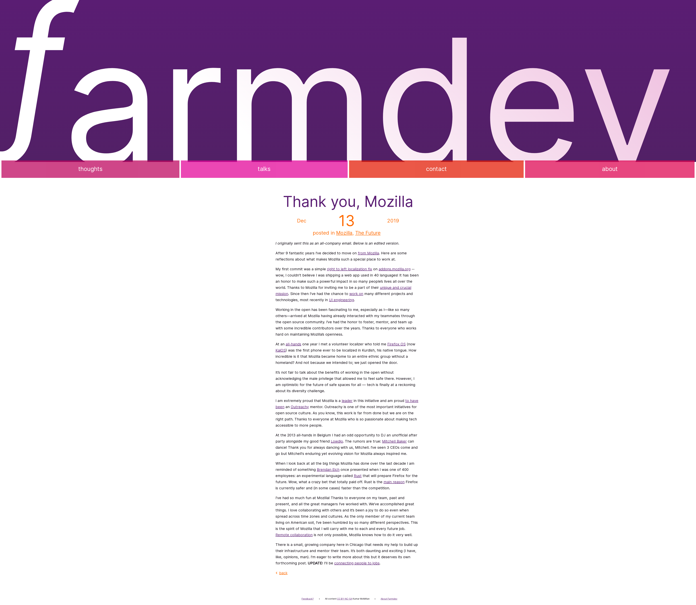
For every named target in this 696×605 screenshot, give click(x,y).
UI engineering (341, 300)
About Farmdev (389, 598)
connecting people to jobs (357, 563)
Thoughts (90, 168)
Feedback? (308, 598)
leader (347, 400)
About (610, 168)
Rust (358, 476)
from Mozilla (368, 253)
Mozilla (344, 233)
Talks (264, 168)
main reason (394, 482)
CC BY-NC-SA (344, 598)
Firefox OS (396, 344)
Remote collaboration (294, 535)
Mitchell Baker (394, 441)
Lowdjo (337, 441)
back (283, 573)
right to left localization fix (349, 269)
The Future (368, 233)
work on (356, 294)
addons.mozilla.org (395, 269)
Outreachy (300, 407)
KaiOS (281, 350)
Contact (436, 168)
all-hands (293, 344)
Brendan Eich (328, 469)
